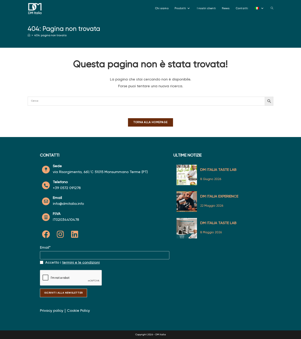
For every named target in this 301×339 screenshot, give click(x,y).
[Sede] (46, 169)
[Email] (46, 201)
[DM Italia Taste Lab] (187, 228)
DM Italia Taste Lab (218, 223)
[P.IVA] (46, 217)
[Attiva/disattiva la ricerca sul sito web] (272, 8)
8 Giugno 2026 (210, 179)
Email (57, 198)
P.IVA (57, 214)
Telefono (60, 182)
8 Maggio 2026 (211, 232)
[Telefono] (46, 185)
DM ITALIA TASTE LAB (218, 170)
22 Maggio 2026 (211, 205)
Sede (57, 166)
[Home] (29, 35)
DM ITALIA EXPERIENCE (219, 196)
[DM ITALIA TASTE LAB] (187, 175)
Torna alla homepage (150, 122)
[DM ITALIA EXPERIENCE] (187, 201)
